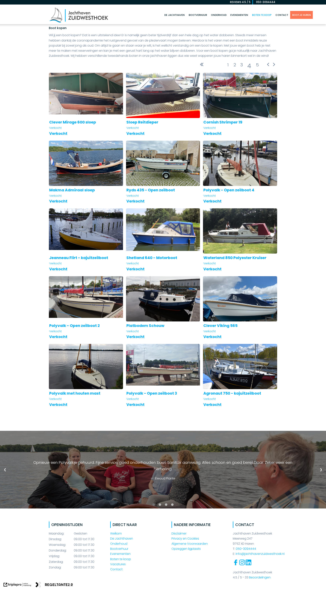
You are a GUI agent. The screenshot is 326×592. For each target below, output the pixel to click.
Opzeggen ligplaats (186, 549)
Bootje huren (301, 15)
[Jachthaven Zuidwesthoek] (78, 22)
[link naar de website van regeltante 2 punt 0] (54, 585)
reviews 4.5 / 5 (240, 2)
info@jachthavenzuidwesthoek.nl (260, 554)
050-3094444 (264, 2)
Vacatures (118, 564)
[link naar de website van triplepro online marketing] (17, 585)
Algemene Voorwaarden (189, 543)
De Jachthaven (174, 15)
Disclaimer (178, 533)
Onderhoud (219, 15)
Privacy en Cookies (185, 538)
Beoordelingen (259, 577)
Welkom (116, 533)
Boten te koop (261, 15)
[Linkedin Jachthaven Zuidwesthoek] (248, 564)
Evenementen (239, 15)
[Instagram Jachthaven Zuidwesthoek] (242, 564)
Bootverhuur (198, 15)
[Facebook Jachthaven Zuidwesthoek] (235, 564)
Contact (281, 15)
